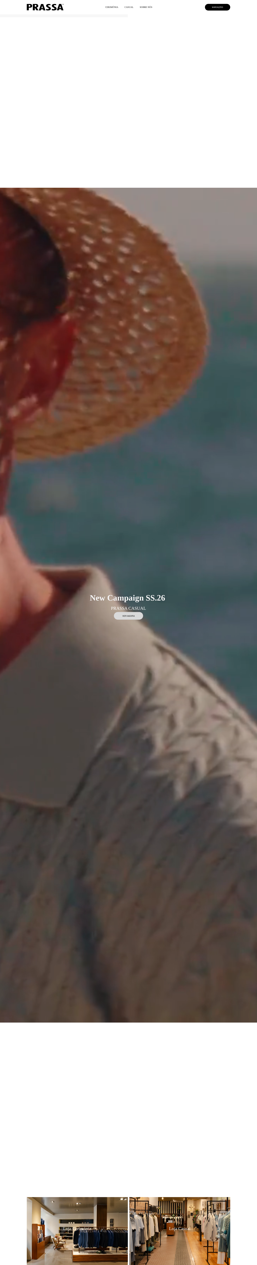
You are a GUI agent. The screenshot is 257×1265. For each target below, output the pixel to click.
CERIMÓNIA (111, 7)
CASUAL (129, 7)
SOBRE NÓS (146, 7)
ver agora (128, 615)
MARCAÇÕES (217, 7)
